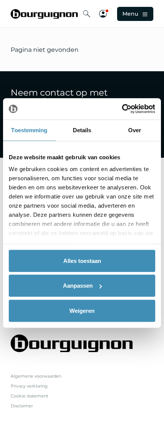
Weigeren (82, 310)
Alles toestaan (82, 260)
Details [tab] (82, 130)
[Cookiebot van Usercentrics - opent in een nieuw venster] (121, 109)
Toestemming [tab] (29, 130)
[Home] (44, 14)
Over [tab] (134, 130)
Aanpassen (78, 285)
